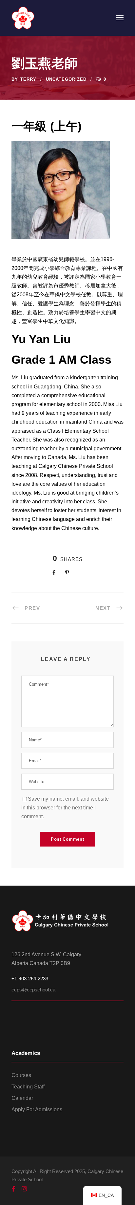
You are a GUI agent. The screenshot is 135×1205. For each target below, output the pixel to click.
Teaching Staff (28, 1086)
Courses (21, 1075)
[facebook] (13, 1189)
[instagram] (24, 1189)
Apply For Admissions (36, 1109)
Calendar (22, 1098)
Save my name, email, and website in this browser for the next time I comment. (65, 807)
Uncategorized (66, 79)
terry (28, 79)
